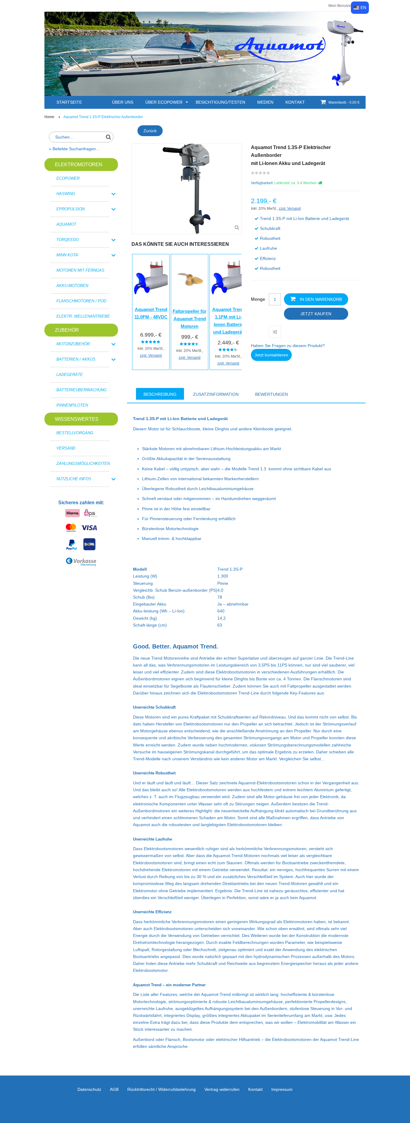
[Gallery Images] (237, 227)
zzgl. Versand (151, 355)
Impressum (282, 1089)
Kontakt (255, 1089)
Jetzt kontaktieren (271, 354)
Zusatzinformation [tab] (216, 394)
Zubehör (67, 330)
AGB (114, 1089)
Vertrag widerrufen (222, 1089)
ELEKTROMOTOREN (78, 164)
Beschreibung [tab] (159, 394)
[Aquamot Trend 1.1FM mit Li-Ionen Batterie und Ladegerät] (228, 277)
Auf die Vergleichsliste (275, 332)
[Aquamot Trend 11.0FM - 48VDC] (151, 277)
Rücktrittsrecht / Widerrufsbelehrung (161, 1089)
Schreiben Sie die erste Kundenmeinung (260, 174)
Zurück (150, 130)
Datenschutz (89, 1089)
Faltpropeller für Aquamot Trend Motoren (190, 319)
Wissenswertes (76, 419)
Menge (258, 299)
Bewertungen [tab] (271, 394)
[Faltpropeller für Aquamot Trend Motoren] (190, 278)
